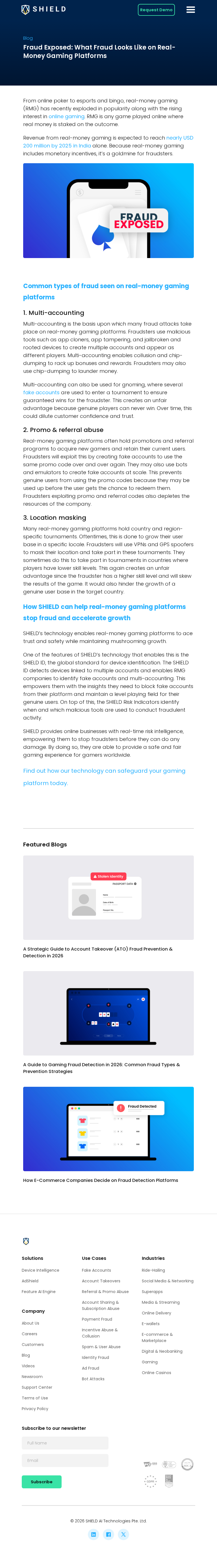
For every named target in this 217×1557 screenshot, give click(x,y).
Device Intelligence (40, 1270)
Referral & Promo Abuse (105, 1291)
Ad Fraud (90, 1368)
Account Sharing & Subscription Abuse (101, 1305)
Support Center (37, 1387)
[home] (43, 10)
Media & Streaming (161, 1302)
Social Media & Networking (168, 1281)
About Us (30, 1323)
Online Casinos (156, 1372)
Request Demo (156, 10)
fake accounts (41, 392)
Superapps (152, 1291)
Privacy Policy (35, 1409)
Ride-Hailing (153, 1270)
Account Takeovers (101, 1281)
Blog (26, 1355)
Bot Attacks (93, 1379)
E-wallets (151, 1324)
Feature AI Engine (39, 1291)
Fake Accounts (96, 1270)
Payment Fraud (97, 1319)
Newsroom (32, 1376)
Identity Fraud (95, 1357)
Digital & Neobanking (162, 1351)
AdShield (30, 1281)
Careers (29, 1334)
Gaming (150, 1362)
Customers (33, 1344)
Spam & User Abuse (101, 1347)
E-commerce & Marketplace (157, 1337)
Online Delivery (156, 1313)
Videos (28, 1366)
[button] (191, 10)
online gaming (66, 116)
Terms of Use (35, 1398)
